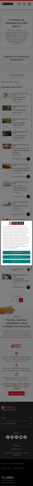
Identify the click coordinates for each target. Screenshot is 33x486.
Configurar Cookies (16, 252)
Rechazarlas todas (16, 261)
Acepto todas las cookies (16, 257)
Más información (13, 247)
